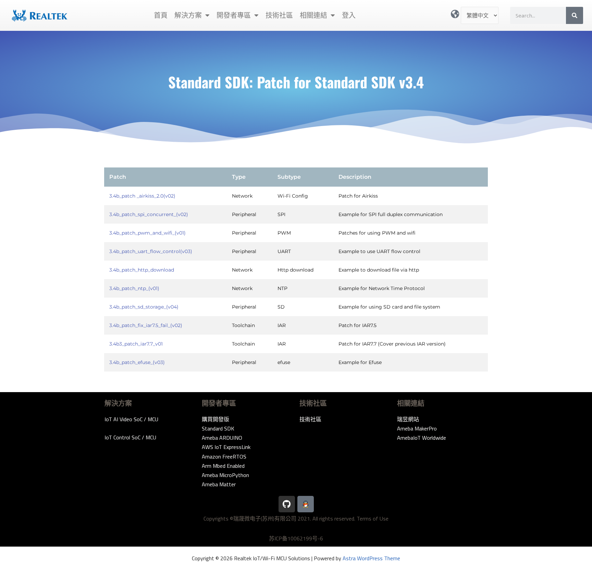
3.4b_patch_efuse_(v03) (137, 362)
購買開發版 (215, 419)
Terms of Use (372, 518)
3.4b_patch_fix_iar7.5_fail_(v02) (145, 325)
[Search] (574, 15)
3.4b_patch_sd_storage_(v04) (143, 307)
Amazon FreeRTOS (224, 456)
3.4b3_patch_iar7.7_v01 (136, 344)
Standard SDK (218, 428)
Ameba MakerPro (417, 428)
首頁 (161, 15)
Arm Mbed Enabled (223, 466)
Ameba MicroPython (225, 475)
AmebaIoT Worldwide (421, 438)
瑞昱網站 (408, 419)
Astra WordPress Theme (371, 558)
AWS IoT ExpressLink (226, 447)
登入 (349, 15)
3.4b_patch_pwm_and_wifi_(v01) (147, 233)
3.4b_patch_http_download (141, 270)
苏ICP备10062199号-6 (296, 538)
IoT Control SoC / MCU (130, 437)
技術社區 (279, 15)
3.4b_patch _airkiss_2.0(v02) (142, 196)
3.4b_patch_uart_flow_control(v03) (150, 251)
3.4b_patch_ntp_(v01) (134, 288)
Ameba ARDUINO (222, 438)
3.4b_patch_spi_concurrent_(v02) (148, 214)
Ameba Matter (219, 484)
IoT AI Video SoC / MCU (131, 419)
